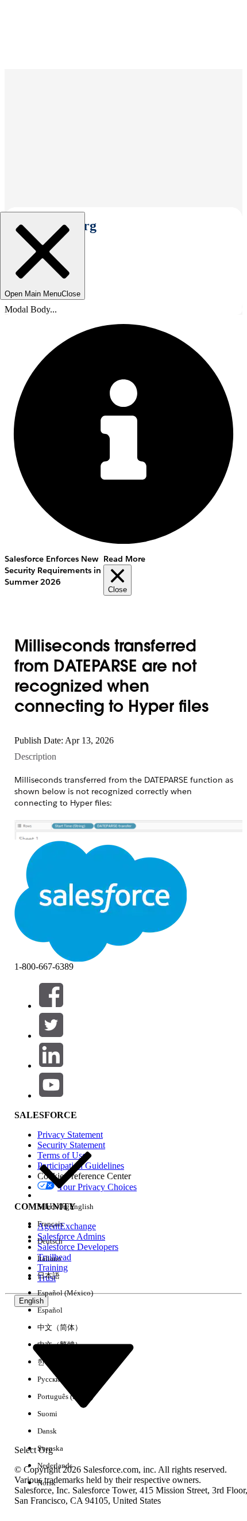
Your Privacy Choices (97, 1187)
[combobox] (83, 1375)
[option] (65, 1178)
